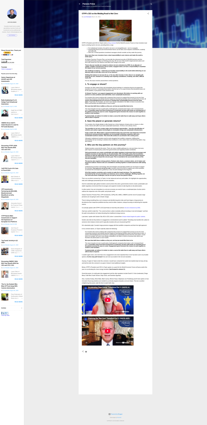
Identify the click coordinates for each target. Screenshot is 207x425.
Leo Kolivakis (12, 22)
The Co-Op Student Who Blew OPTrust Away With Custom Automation (9, 286)
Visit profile (12, 35)
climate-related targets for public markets (133, 216)
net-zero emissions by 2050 (132, 207)
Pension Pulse (88, 4)
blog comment (112, 43)
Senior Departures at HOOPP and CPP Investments (8, 79)
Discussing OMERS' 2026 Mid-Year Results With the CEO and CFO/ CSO (10, 263)
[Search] (151, 4)
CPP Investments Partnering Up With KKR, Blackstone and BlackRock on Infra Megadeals (9, 193)
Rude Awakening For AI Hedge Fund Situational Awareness (9, 102)
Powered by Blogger (116, 414)
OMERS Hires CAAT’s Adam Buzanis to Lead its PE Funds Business (9, 125)
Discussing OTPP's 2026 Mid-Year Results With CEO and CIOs (9, 147)
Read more (19, 95)
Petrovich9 (119, 417)
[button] (148, 14)
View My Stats (5, 315)
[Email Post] (86, 352)
